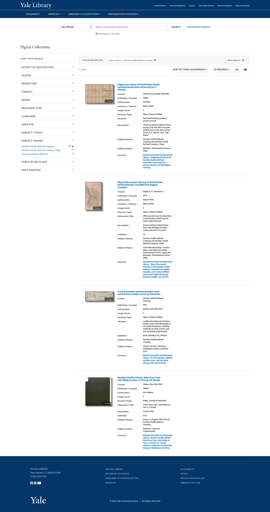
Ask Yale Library (206, 5)
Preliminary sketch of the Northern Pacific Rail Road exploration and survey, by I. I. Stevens (139, 87)
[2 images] (93, 195)
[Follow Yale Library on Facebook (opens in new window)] (31, 483)
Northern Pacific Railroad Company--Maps (41, 150)
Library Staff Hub (190, 483)
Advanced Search (198, 27)
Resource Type (32, 108)
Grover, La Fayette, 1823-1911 (35, 154)
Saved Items (160, 5)
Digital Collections (35, 47)
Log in (192, 5)
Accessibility (187, 469)
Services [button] (53, 14)
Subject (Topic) (32, 132)
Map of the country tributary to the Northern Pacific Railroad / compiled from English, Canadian (140, 185)
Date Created (31, 170)
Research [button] (32, 14)
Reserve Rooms (225, 5)
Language (29, 116)
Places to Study (243, 5)
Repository (29, 83)
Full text (115, 34)
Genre (26, 99)
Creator (28, 124)
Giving (184, 474)
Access (26, 75)
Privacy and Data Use (192, 478)
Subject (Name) (32, 140)
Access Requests (177, 5)
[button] (176, 27)
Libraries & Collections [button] (83, 14)
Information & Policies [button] (122, 14)
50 (221, 69)
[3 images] (99, 93)
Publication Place (34, 161)
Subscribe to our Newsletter (122, 478)
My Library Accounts (117, 474)
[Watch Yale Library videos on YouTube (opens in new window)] (39, 483)
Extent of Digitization (38, 67)
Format (27, 91)
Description (103, 34)
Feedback (110, 483)
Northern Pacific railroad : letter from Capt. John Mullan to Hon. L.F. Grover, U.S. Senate (139, 378)
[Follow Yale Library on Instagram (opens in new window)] (35, 483)
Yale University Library (37, 5)
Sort (189, 69)
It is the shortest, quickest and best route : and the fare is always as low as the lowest (139, 292)
